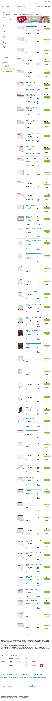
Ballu (4, 27)
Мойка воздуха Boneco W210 (24, 697)
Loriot (4, 38)
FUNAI (4, 35)
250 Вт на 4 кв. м (3, 674)
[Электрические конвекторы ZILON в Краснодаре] (3, 669)
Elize (4, 32)
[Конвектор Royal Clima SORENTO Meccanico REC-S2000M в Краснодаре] (20, 240)
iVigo (4, 37)
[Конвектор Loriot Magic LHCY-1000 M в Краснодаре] (20, 453)
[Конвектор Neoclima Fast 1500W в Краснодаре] (20, 589)
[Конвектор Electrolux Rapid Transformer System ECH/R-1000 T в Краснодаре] (20, 527)
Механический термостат (24, 677)
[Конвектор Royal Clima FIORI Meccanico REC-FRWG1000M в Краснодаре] (20, 317)
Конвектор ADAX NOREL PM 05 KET (32, 193)
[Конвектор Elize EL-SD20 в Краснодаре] (20, 407)
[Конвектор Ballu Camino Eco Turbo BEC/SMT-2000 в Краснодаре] (20, 540)
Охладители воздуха (11, 697)
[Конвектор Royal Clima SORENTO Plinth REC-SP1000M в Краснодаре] (20, 228)
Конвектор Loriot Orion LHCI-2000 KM (32, 465)
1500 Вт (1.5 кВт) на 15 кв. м (28, 674)
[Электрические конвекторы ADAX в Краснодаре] (3, 658)
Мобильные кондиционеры (4, 697)
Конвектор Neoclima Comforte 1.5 (31, 600)
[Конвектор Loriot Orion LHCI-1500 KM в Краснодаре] (20, 477)
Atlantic (4, 26)
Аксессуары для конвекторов (7, 71)
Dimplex (4, 30)
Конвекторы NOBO (17, 697)
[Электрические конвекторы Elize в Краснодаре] (3, 661)
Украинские (34, 677)
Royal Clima (5, 43)
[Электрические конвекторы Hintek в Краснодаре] (26, 662)
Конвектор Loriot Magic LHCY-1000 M (32, 453)
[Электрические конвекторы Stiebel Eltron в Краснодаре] (33, 665)
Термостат (3, 55)
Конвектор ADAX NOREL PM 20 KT (31, 58)
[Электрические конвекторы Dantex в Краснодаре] (26, 658)
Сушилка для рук (9, 696)
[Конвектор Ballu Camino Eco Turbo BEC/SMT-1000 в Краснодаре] (20, 564)
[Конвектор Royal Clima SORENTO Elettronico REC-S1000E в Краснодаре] (20, 278)
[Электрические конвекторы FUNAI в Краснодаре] (18, 662)
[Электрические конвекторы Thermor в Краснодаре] (41, 665)
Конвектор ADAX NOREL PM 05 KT (31, 82)
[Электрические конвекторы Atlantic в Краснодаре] (11, 658)
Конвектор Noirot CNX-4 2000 (31, 146)
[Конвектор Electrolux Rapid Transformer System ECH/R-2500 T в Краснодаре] (20, 489)
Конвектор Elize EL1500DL (30, 418)
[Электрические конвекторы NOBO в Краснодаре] (11, 665)
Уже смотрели (38, 6)
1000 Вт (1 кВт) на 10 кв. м (19, 674)
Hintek (4, 36)
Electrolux (4, 31)
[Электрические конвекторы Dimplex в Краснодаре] (33, 658)
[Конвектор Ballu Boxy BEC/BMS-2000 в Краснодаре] (20, 205)
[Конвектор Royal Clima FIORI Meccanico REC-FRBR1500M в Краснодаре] (20, 330)
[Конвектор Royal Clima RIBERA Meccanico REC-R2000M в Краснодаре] (20, 291)
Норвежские (10, 677)
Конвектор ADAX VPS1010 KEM (31, 158)
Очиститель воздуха (26, 696)
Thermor (4, 46)
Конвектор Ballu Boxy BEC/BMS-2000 (32, 205)
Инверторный (44, 677)
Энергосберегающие (4, 677)
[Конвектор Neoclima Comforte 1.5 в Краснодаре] (20, 600)
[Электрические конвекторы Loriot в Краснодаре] (41, 662)
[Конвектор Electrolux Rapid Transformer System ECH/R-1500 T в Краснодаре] (20, 514)
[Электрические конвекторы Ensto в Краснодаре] (11, 662)
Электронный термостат (16, 677)
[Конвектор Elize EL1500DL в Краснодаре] (20, 418)
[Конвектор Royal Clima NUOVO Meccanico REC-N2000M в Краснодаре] (20, 381)
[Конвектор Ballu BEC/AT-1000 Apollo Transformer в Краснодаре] (20, 216)
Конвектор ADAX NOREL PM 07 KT (31, 70)
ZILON (4, 47)
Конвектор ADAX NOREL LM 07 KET (32, 181)
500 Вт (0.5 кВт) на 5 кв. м (11, 674)
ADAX (4, 25)
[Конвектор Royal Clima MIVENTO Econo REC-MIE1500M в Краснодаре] (20, 368)
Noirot (4, 42)
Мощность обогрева (5, 50)
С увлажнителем (39, 677)
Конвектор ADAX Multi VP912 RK (31, 26)
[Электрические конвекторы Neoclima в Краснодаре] (3, 665)
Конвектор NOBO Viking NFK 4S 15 (32, 107)
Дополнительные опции (5, 62)
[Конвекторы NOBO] (33, 22)
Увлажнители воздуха (15, 696)
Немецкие (30, 677)
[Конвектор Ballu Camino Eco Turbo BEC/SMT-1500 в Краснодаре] (20, 552)
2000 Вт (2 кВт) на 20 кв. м (38, 674)
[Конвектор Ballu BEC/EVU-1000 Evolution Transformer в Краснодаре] (20, 576)
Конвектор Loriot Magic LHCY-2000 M (32, 430)
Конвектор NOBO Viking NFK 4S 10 (32, 120)
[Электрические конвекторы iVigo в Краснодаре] (33, 661)
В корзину (47, 28)
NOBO (4, 41)
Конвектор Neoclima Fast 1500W (31, 589)
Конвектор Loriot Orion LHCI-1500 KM (32, 477)
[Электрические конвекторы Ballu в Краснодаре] (18, 658)
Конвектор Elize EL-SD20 (30, 407)
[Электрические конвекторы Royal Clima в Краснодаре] (26, 665)
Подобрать (5, 68)
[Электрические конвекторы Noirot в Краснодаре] (18, 665)
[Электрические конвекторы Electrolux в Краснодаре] (41, 658)
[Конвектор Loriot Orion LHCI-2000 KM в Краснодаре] (20, 465)
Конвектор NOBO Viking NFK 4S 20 (32, 94)
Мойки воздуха (21, 696)
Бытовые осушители (3, 696)
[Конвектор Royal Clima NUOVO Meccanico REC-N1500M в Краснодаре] (20, 394)
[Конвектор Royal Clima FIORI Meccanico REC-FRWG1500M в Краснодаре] (20, 304)
